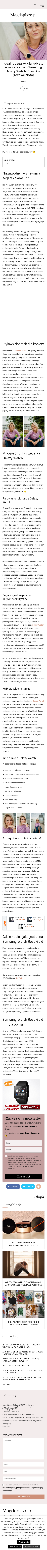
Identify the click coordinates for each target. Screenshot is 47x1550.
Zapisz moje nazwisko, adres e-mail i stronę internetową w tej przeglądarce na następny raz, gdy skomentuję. (23, 1488)
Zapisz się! (23, 1176)
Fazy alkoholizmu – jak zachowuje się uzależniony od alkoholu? (22, 1378)
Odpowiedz (6, 1427)
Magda (24, 81)
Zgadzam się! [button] (24, 1542)
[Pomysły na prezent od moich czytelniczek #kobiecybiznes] (23, 1304)
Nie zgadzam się (15, 1546)
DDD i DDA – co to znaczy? (16, 1366)
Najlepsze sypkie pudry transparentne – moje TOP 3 (23, 1244)
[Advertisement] (23, 314)
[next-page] (8, 1384)
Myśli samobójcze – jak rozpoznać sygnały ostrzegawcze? (21, 1360)
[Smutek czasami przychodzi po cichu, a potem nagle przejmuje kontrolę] (23, 1265)
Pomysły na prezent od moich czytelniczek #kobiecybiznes (23, 1323)
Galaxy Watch (20, 350)
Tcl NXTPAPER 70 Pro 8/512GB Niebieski (38, 917)
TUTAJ (19, 978)
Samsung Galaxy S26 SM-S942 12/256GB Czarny (20, 917)
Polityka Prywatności (31, 1546)
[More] (38, 1186)
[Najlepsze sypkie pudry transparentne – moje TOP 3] (23, 1225)
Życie (24, 88)
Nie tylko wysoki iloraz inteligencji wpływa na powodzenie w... (21, 1346)
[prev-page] (4, 1384)
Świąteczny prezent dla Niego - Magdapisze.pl (18, 1407)
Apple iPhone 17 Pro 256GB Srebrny (29, 924)
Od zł (20, 920)
